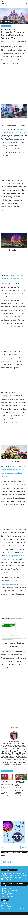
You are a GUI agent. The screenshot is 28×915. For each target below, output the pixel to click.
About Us (4, 905)
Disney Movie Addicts (9, 890)
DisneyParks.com (7, 879)
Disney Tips (5, 892)
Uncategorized (6, 26)
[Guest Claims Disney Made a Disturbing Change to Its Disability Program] (21, 777)
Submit (6, 862)
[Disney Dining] (5, 3)
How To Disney (6, 893)
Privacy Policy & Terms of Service (13, 908)
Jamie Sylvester (6, 41)
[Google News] (14, 727)
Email (3, 855)
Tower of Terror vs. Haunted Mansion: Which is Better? (6, 792)
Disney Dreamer (7, 895)
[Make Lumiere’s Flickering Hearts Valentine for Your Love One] (7, 777)
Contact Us (5, 904)
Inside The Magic (7, 896)
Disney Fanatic (6, 888)
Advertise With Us (7, 907)
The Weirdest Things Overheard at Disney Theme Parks (20, 792)
